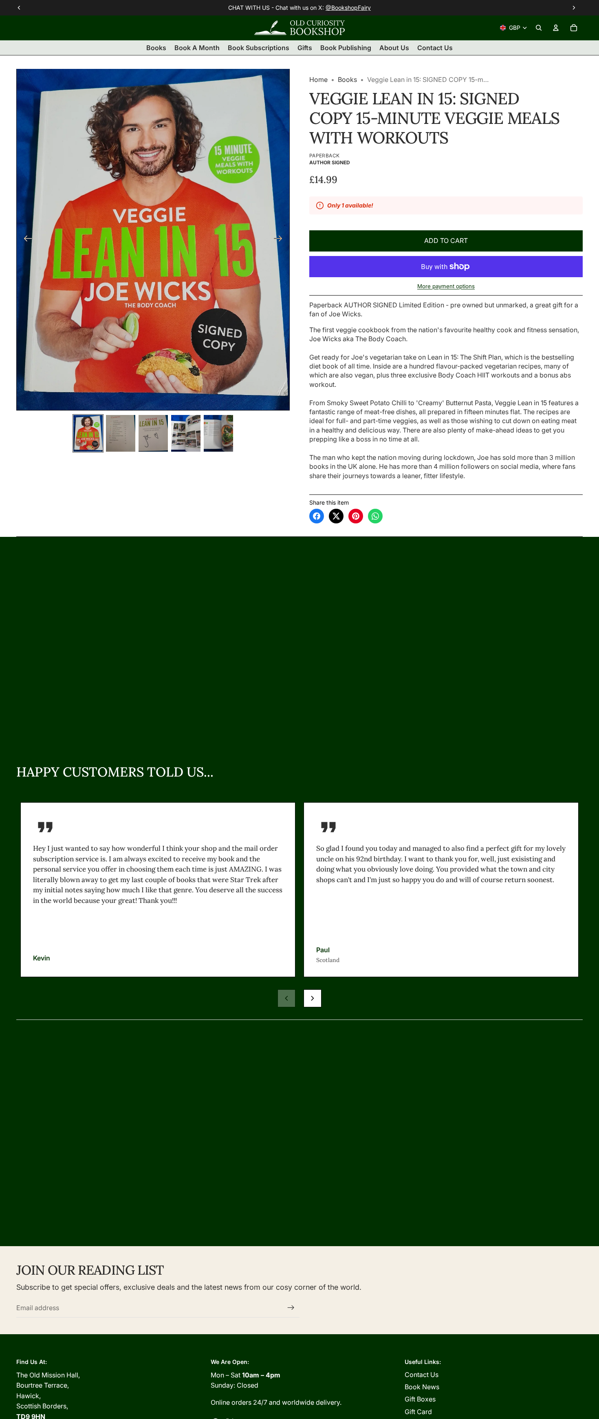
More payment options (446, 286)
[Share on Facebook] (316, 516)
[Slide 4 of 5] (185, 433)
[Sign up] (291, 1307)
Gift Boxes (420, 1399)
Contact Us (421, 1374)
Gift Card (418, 1412)
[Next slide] (280, 239)
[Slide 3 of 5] (153, 433)
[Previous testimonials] (286, 998)
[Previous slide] (25, 239)
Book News (422, 1387)
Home (318, 79)
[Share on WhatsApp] (375, 516)
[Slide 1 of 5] (88, 433)
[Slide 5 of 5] (218, 433)
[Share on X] (336, 516)
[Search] (539, 28)
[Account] (556, 28)
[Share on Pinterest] (355, 516)
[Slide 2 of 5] (120, 433)
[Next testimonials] (313, 998)
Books (347, 79)
